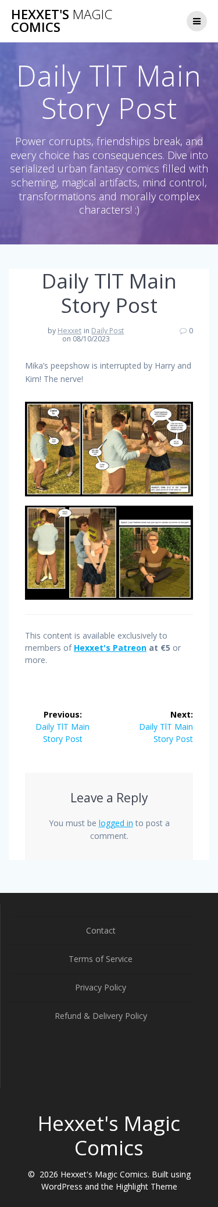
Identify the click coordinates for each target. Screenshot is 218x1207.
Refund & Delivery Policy (101, 1015)
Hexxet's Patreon (110, 647)
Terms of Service (101, 958)
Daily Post (107, 331)
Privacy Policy (100, 987)
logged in (116, 822)
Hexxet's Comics (61, 21)
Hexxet (69, 331)
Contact (101, 930)
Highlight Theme (146, 1186)
